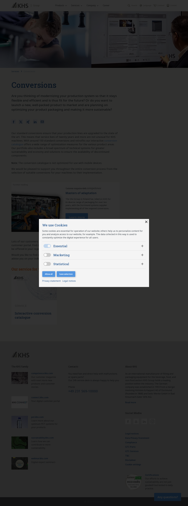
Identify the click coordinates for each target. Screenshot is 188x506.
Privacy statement (51, 281)
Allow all (49, 274)
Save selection (66, 274)
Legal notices (69, 281)
